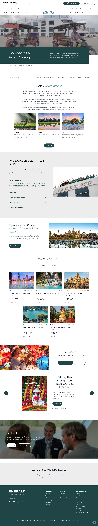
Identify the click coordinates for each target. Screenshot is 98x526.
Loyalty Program (23, 8)
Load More (48, 145)
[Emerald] (49, 12)
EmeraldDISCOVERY (13, 202)
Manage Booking (73, 8)
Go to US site (73, 3)
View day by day (14, 245)
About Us (78, 493)
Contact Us (10, 445)
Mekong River (60, 91)
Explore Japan (79, 362)
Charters (78, 497)
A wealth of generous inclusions (16, 207)
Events (14, 8)
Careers (77, 500)
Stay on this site (87, 3)
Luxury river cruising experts (15, 180)
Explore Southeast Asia (64, 362)
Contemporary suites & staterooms (17, 197)
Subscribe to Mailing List (66, 497)
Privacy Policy (79, 508)
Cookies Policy (79, 510)
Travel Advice (48, 504)
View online (25, 405)
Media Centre (79, 502)
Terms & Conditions (80, 506)
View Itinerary (11, 302)
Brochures (6, 8)
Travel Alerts (48, 502)
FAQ (46, 497)
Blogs (61, 495)
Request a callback (23, 445)
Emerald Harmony (13, 192)
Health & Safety (48, 500)
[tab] (44, 265)
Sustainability (79, 504)
